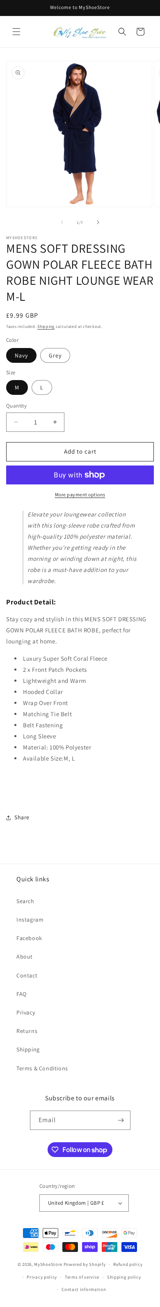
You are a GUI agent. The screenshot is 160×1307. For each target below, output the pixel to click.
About (24, 956)
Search (25, 901)
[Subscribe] (121, 1120)
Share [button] (22, 817)
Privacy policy (42, 1277)
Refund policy (127, 1264)
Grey (55, 355)
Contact (26, 975)
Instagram (29, 919)
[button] (16, 32)
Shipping (46, 326)
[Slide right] (98, 222)
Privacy (25, 1012)
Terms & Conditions (42, 1068)
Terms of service (82, 1277)
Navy (21, 355)
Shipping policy (124, 1277)
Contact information (84, 1289)
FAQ (21, 994)
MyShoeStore (48, 1264)
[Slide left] (62, 222)
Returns (26, 1031)
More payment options (80, 494)
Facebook (29, 938)
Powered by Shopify (85, 1264)
